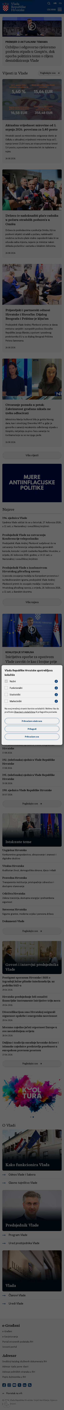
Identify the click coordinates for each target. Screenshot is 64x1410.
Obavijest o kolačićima (24, 712)
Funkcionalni (16, 688)
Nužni (13, 681)
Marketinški (16, 701)
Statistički (15, 694)
